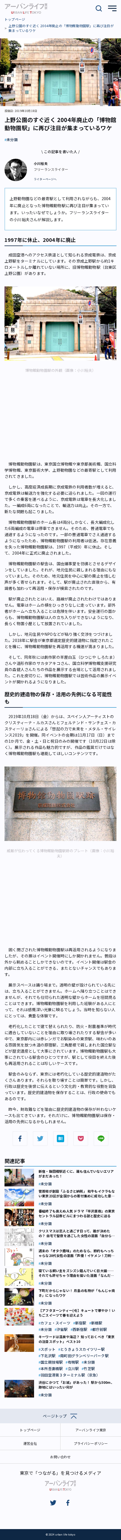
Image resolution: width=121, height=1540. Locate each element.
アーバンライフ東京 (90, 1429)
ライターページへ (45, 179)
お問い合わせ (60, 1456)
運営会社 (30, 1443)
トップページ (15, 19)
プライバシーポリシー (91, 1443)
